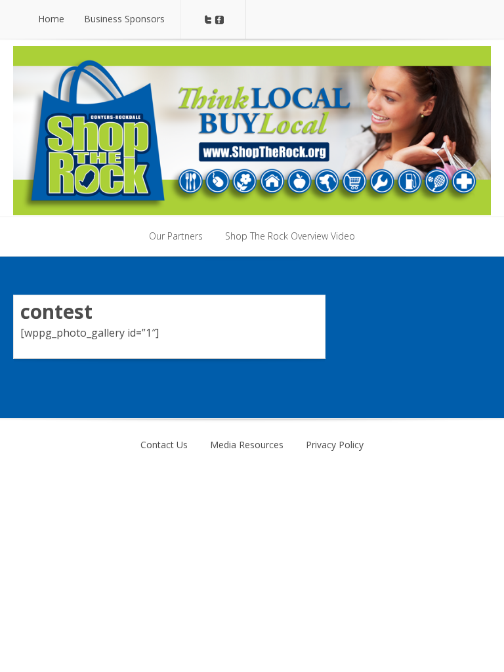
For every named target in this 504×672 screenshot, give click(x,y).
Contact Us (164, 445)
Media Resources (247, 445)
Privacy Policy (335, 445)
